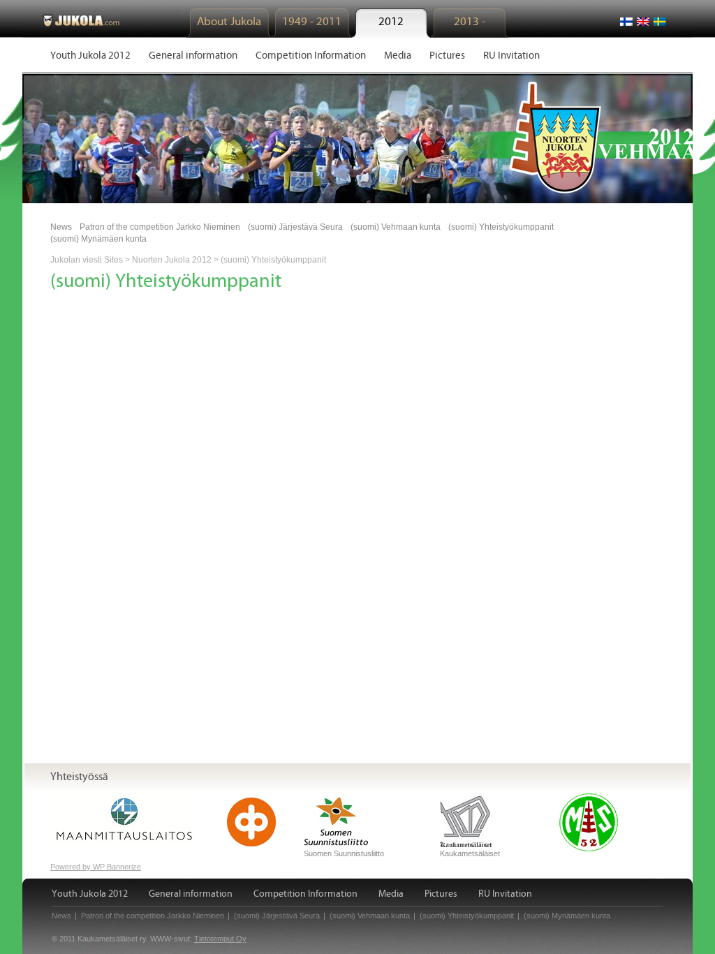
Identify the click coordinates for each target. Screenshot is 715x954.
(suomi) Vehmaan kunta (396, 227)
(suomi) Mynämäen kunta (98, 239)
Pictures (441, 894)
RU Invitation (505, 894)
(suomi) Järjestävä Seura (295, 227)
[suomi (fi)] (626, 21)
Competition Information (305, 894)
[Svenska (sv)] (660, 21)
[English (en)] (643, 21)
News (61, 227)
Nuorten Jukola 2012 (172, 260)
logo (568, 138)
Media (391, 894)
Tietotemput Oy (220, 938)
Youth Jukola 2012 (90, 894)
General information (191, 894)
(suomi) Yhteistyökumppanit (501, 227)
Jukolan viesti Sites (86, 260)
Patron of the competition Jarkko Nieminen (160, 227)
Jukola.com (81, 20)
